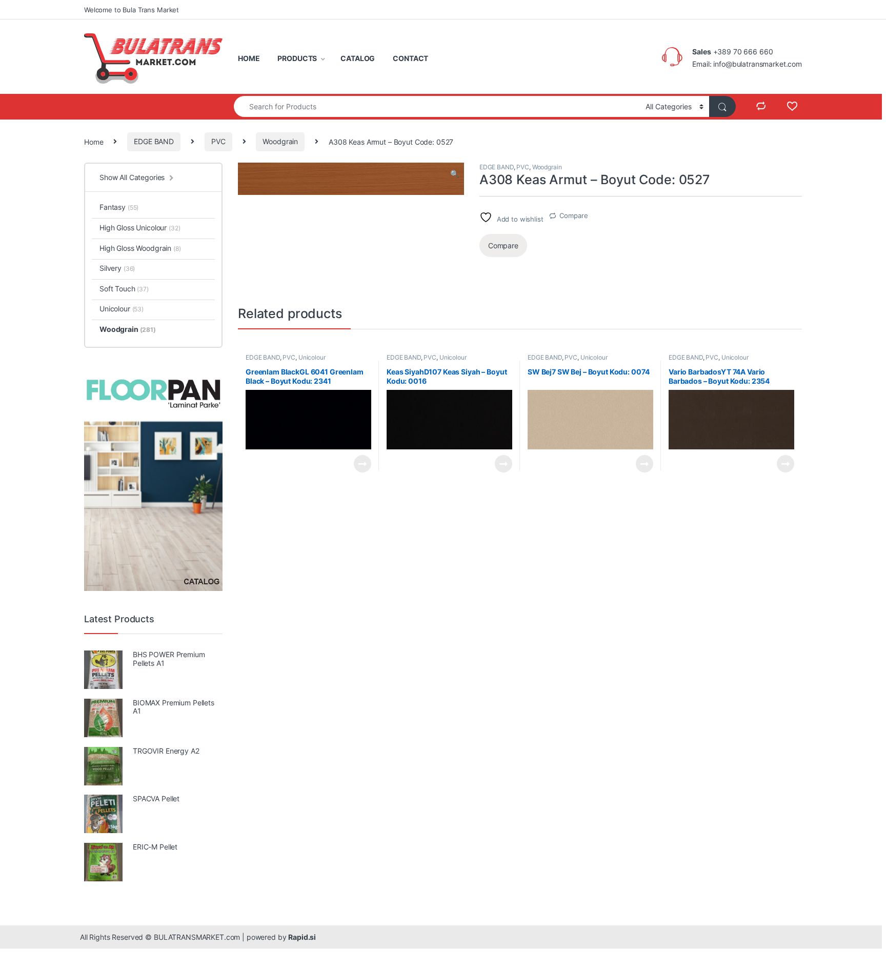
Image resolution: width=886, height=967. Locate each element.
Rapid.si (302, 937)
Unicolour (312, 357)
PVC (218, 141)
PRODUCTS (297, 58)
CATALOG (357, 58)
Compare (573, 215)
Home (93, 141)
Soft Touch (124, 288)
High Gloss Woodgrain (140, 248)
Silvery (117, 268)
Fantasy (118, 207)
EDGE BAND (154, 141)
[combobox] (437, 106)
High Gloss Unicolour (139, 227)
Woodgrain (280, 141)
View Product (358, 463)
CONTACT (410, 58)
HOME (248, 58)
